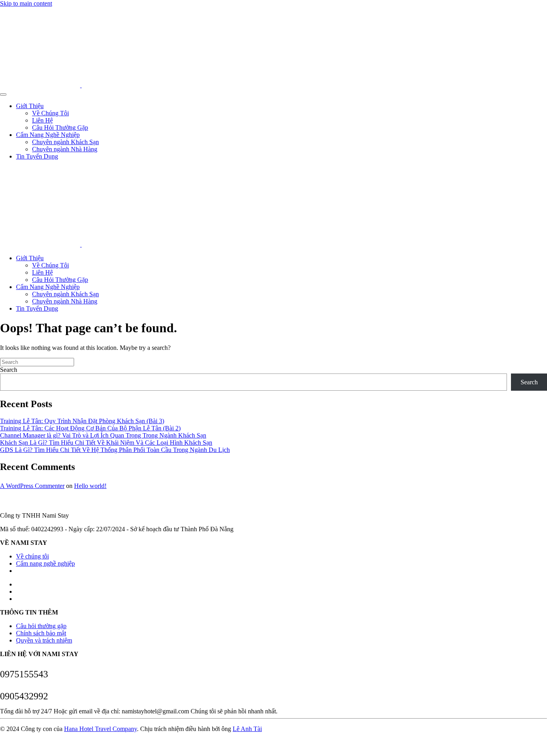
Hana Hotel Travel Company (100, 728)
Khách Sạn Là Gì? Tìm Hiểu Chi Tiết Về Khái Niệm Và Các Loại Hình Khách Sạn (106, 442)
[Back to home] (81, 85)
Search (8, 369)
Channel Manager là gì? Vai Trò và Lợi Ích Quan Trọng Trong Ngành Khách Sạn (103, 435)
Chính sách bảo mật (41, 633)
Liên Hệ (42, 120)
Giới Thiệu (30, 105)
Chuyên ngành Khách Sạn (65, 142)
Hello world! (90, 485)
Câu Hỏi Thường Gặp (60, 127)
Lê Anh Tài (247, 728)
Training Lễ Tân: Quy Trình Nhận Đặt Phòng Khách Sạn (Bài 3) (82, 421)
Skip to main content (26, 3)
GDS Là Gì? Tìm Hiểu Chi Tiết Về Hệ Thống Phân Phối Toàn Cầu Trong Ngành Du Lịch (115, 449)
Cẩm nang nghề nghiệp (45, 563)
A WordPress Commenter (32, 485)
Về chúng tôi (32, 556)
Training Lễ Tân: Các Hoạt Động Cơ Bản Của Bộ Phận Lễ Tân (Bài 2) (90, 428)
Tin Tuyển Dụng (37, 156)
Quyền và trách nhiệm (44, 640)
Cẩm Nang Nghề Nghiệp (48, 134)
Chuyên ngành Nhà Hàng (64, 149)
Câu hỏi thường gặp (41, 625)
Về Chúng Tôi (50, 113)
